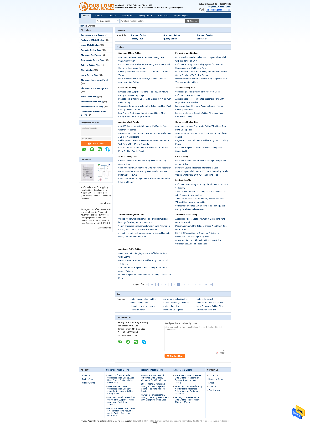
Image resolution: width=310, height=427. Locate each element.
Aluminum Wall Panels (91, 55)
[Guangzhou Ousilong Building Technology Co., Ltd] (97, 6)
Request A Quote (216, 7)
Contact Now (98, 143)
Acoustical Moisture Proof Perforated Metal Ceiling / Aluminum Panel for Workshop (154, 377)
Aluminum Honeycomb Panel (94, 80)
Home (86, 16)
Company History (171, 35)
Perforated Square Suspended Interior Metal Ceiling (197, 168)
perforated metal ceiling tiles (175, 299)
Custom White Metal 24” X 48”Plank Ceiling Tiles (196, 175)
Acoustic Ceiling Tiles (91, 50)
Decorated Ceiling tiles (173, 310)
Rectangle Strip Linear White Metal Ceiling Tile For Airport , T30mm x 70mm (187, 399)
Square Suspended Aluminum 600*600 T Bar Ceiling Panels (201, 171)
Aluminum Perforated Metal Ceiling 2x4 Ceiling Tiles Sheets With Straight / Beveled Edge (155, 397)
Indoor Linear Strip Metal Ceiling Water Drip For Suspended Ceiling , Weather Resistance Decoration (188, 390)
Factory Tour (127, 16)
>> (206, 284)
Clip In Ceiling (87, 70)
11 (189, 284)
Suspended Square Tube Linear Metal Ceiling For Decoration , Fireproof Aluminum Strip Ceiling (188, 379)
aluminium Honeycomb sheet (176, 303)
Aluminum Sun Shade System (94, 88)
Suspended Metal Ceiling (92, 35)
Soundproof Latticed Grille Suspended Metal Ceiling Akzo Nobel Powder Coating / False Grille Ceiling (120, 379)
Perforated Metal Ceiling (92, 40)
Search (193, 21)
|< (147, 284)
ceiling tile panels (137, 310)
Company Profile (138, 35)
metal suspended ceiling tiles (143, 299)
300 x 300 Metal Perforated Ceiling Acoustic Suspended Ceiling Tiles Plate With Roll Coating (153, 387)
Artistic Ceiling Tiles (90, 65)
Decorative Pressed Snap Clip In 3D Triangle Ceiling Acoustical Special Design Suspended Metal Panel (121, 412)
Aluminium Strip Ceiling (92, 102)
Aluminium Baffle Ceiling (92, 107)
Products (98, 16)
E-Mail (211, 383)
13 (200, 284)
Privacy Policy (87, 421)
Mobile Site (215, 390)
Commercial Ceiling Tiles (92, 60)
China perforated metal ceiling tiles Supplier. (113, 421)
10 (184, 284)
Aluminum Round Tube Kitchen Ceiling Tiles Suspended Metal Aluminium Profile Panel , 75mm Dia (121, 401)
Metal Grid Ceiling (89, 97)
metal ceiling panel (204, 299)
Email (228, 7)
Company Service (204, 35)
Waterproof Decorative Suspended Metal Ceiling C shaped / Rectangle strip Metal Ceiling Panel (120, 390)
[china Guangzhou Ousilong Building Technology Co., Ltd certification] (87, 180)
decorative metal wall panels (142, 306)
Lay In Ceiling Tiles (89, 75)
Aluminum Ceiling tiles (206, 310)
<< (152, 284)
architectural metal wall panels (209, 303)
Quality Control (145, 16)
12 (195, 284)
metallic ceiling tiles (139, 303)
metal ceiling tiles (171, 306)
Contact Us (163, 16)
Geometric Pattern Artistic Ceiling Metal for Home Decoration (144, 168)
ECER (155, 423)
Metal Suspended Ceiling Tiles (209, 306)
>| (211, 284)
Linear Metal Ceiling (90, 45)
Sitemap (212, 386)
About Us (112, 16)
